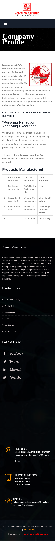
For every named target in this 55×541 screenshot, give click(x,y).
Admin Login (10, 331)
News (7, 318)
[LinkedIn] (4, 369)
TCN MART (29, 529)
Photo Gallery (11, 306)
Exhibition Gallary (12, 300)
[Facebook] (4, 353)
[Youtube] (4, 377)
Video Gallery (10, 312)
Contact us (9, 325)
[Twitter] (4, 361)
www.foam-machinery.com (35, 534)
